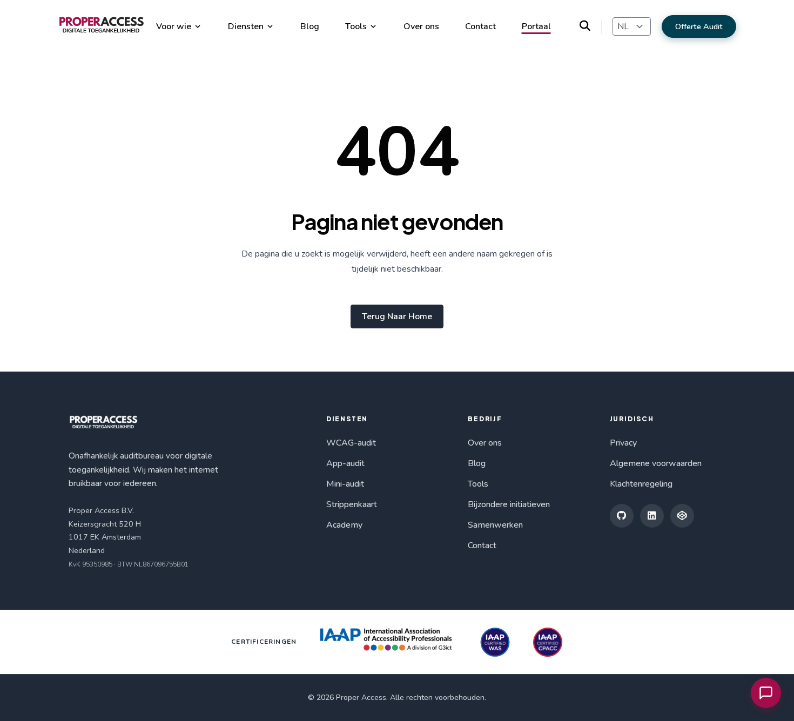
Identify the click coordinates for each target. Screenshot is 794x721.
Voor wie (173, 26)
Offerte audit (699, 26)
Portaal (536, 26)
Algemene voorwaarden (656, 463)
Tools (356, 26)
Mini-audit (345, 484)
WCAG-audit (351, 443)
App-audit (345, 463)
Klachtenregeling (641, 484)
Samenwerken (495, 525)
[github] (622, 516)
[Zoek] (591, 26)
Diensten (246, 26)
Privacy (623, 443)
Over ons (421, 26)
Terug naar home (397, 316)
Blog (309, 26)
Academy (344, 525)
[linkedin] (652, 516)
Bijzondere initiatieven (509, 504)
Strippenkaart (351, 504)
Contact (480, 26)
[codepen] (682, 516)
